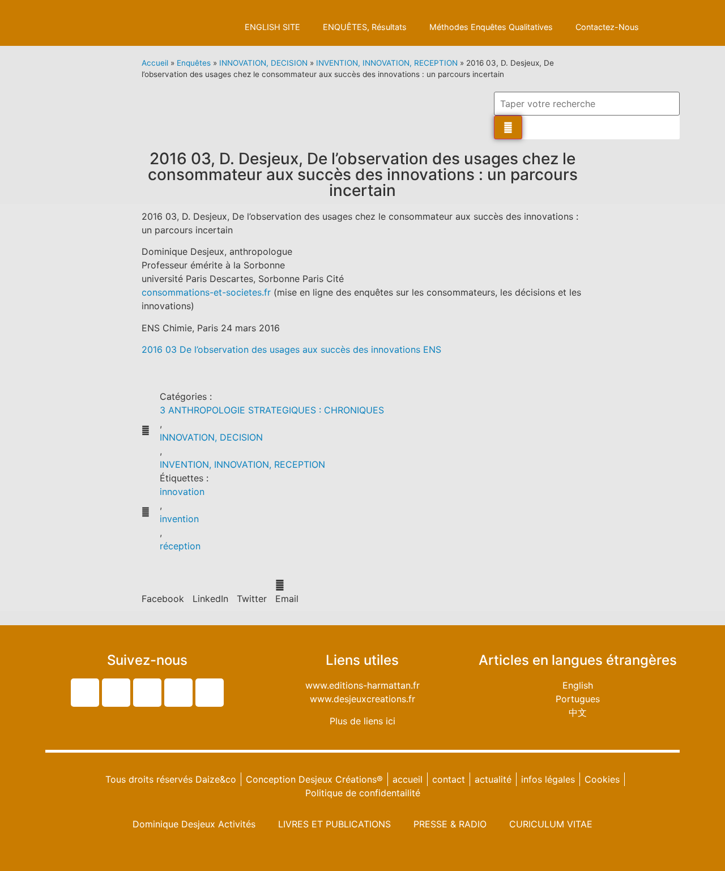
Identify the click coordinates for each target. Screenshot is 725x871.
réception (180, 546)
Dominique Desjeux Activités (194, 824)
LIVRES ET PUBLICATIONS (334, 824)
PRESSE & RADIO (450, 824)
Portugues (578, 699)
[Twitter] (85, 692)
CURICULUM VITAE (550, 824)
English (577, 685)
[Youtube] (178, 692)
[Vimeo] (209, 692)
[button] (163, 591)
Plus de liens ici (362, 721)
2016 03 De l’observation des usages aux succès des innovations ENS (291, 349)
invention (179, 518)
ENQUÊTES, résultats (365, 27)
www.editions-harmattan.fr (362, 685)
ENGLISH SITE (272, 27)
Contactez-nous (607, 27)
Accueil (155, 62)
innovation (182, 491)
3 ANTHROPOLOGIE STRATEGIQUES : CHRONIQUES (272, 410)
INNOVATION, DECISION (263, 62)
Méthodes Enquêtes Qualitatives (491, 27)
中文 (578, 712)
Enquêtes (194, 62)
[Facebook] (116, 692)
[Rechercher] (508, 127)
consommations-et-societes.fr (206, 292)
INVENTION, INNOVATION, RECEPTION (387, 62)
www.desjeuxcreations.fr (362, 699)
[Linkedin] (147, 692)
